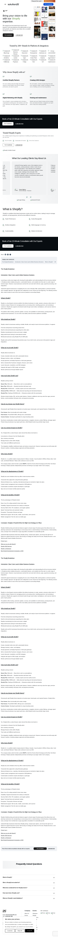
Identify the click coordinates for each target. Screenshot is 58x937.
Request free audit (36, 1)
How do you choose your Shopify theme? (12, 404)
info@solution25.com (11, 914)
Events (26, 915)
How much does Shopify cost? (9, 375)
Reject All (20, 930)
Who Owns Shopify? (7, 454)
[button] (27, 197)
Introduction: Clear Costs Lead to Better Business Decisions (29, 261)
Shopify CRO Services (6, 546)
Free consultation (48, 4)
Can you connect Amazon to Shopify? (11, 428)
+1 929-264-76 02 (19, 35)
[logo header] (13, 4)
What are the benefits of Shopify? (10, 495)
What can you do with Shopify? (9, 347)
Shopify (34, 915)
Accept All (29, 930)
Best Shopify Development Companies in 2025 (12, 551)
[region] (19, 925)
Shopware (35, 913)
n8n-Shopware (49, 1)
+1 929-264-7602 (9, 916)
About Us (27, 913)
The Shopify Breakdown (8, 261)
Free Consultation (8, 123)
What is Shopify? (49, 261)
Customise (9, 930)
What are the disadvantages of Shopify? (12, 471)
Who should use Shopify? (8, 319)
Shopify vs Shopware (6, 548)
